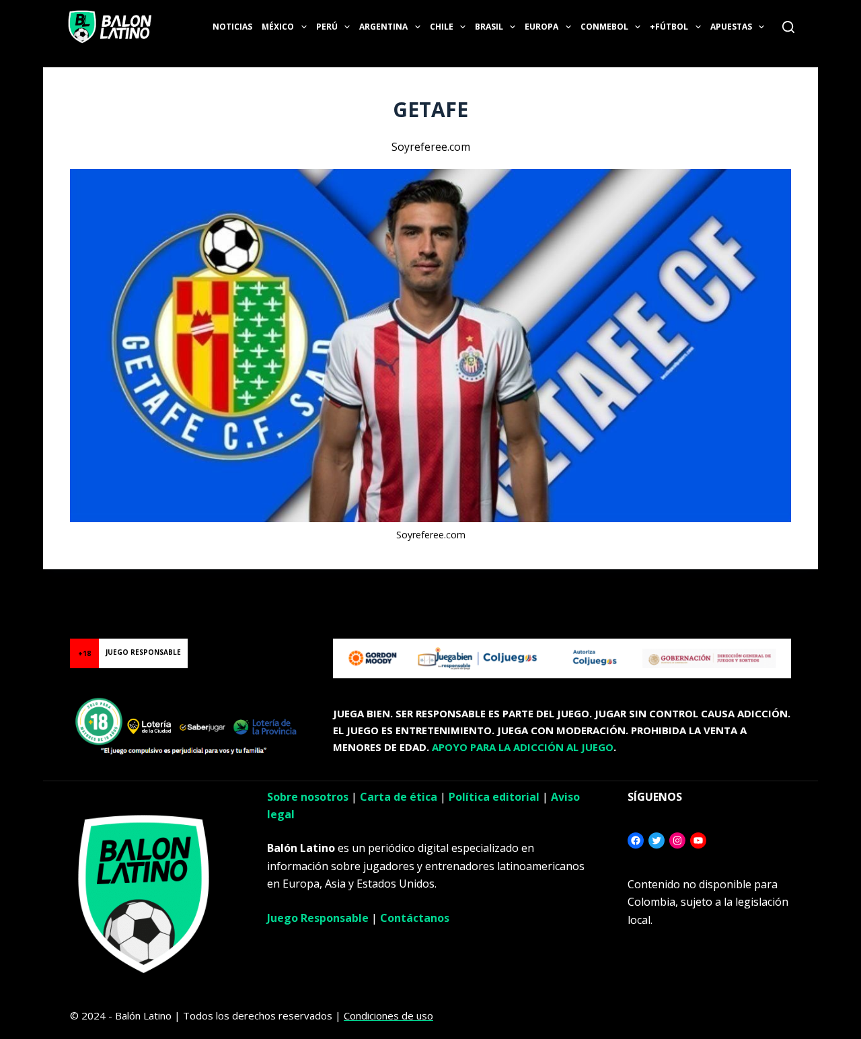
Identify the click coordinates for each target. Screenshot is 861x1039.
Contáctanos (414, 917)
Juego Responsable (318, 917)
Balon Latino (29, 586)
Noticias (232, 26)
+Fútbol (669, 26)
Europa (541, 26)
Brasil (489, 26)
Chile (441, 26)
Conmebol (604, 26)
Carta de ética (398, 796)
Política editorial (494, 796)
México (278, 26)
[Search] (788, 27)
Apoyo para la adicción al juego (522, 747)
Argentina (383, 26)
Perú (327, 26)
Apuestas (731, 26)
